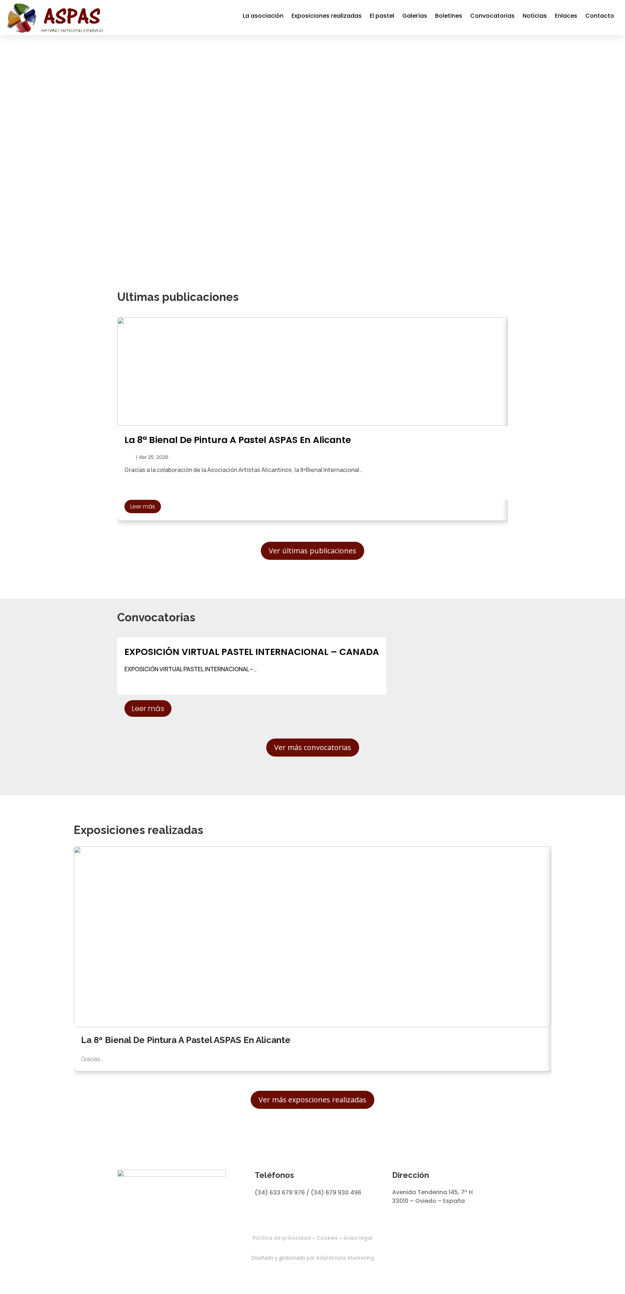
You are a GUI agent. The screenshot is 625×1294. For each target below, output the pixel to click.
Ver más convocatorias (312, 747)
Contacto (599, 16)
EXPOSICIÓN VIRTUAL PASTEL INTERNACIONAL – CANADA (251, 652)
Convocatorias (492, 16)
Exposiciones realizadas (327, 16)
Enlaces (566, 16)
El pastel (382, 16)
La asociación (263, 16)
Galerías (414, 16)
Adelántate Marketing (345, 1257)
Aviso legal (358, 1238)
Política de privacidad (281, 1238)
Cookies (327, 1238)
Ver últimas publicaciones (312, 551)
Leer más (142, 506)
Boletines (448, 16)
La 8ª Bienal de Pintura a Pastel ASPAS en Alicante (237, 440)
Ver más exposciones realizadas (312, 1099)
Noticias (535, 16)
